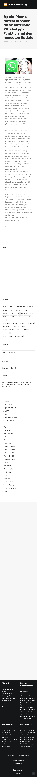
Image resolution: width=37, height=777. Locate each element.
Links (18, 767)
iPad (5, 427)
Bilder (5, 414)
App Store (26, 329)
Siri (21, 333)
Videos (5, 491)
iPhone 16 (31, 323)
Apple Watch (6, 323)
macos (18, 310)
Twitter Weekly (8, 485)
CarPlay (10, 320)
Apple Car (6, 333)
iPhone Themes (9, 453)
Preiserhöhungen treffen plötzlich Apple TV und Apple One (27, 744)
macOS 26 (22, 323)
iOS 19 (10, 336)
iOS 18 (4, 307)
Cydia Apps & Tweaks (10, 417)
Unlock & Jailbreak (9, 488)
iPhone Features (9, 446)
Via (5, 226)
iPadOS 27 (14, 333)
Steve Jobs (16, 326)
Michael (6, 43)
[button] (32, 4)
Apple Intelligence (8, 329)
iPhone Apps (24, 41)
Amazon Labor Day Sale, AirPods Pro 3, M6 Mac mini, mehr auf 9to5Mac (27, 737)
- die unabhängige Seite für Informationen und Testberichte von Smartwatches (18, 384)
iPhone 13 (24, 313)
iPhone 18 (13, 316)
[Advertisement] (18, 274)
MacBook (24, 326)
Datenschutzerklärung (18, 760)
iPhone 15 (5, 313)
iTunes (5, 462)
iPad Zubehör (8, 433)
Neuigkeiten (7, 472)
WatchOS (27, 316)
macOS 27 (30, 307)
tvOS (4, 320)
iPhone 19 (26, 320)
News (5, 475)
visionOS (18, 320)
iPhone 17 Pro (21, 307)
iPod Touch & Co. (9, 459)
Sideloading (6, 326)
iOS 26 (18, 329)
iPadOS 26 (11, 307)
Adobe (31, 313)
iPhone (19, 41)
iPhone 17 (5, 316)
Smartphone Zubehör (9, 368)
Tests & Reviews (9, 482)
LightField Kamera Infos (9, 730)
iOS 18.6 (5, 310)
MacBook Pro (19, 336)
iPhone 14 (25, 310)
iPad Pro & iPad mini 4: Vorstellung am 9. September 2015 (27, 709)
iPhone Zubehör (9, 456)
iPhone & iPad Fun (9, 440)
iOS (18, 313)
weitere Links (6, 746)
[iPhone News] (15, 5)
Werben (18, 773)
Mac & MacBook (9, 469)
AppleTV (6, 411)
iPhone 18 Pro (28, 333)
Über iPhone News (18, 770)
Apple (4, 336)
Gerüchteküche (8, 421)
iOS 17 (20, 316)
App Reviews (8, 404)
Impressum (18, 763)
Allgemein (6, 401)
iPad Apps (6, 430)
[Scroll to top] (33, 773)
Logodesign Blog (7, 693)
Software (6, 478)
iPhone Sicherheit (9, 450)
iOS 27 (12, 313)
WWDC (11, 310)
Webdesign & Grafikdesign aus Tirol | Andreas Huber (9, 698)
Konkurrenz (7, 466)
